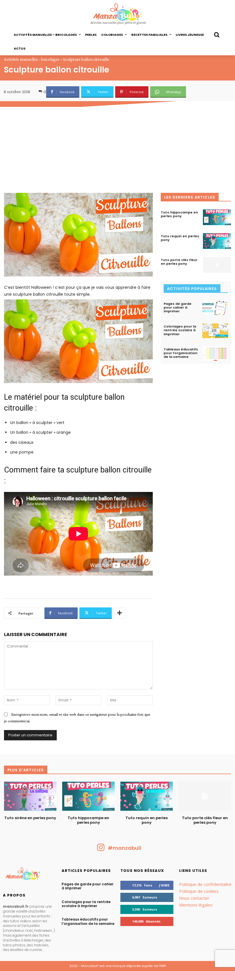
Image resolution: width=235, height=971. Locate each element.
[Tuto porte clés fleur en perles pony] (217, 265)
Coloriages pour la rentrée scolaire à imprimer (180, 330)
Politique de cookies (199, 891)
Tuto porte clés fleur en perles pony (179, 262)
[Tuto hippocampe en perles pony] (217, 217)
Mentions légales (196, 905)
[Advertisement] (117, 150)
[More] (119, 613)
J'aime (164, 885)
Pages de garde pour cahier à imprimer (177, 307)
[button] (217, 35)
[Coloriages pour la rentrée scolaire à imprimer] (215, 330)
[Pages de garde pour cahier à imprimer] (215, 308)
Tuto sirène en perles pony (30, 818)
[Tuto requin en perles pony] (217, 241)
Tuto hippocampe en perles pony (179, 214)
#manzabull (124, 848)
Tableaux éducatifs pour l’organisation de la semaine (181, 353)
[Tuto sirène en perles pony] (30, 796)
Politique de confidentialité (205, 884)
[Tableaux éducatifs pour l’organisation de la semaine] (215, 353)
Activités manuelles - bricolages (31, 59)
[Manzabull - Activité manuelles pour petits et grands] (29, 875)
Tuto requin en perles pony (180, 238)
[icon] (101, 849)
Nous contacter (194, 898)
